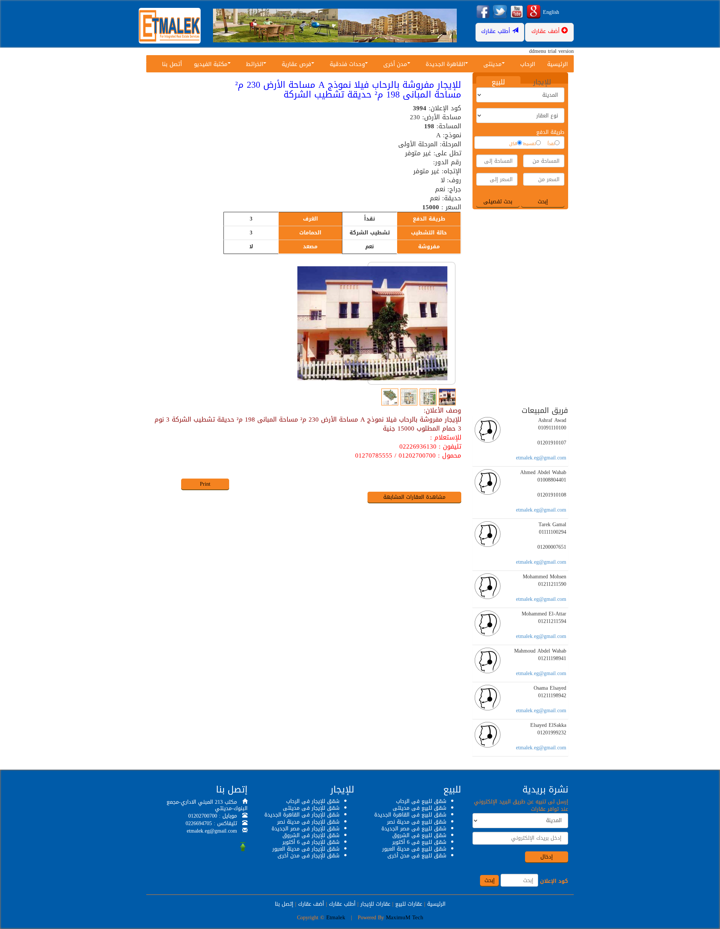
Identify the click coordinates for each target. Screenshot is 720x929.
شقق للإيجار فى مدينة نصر (308, 822)
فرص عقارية (296, 64)
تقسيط (529, 144)
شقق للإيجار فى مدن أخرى (308, 856)
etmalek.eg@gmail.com (541, 458)
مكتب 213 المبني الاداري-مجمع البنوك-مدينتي (207, 805)
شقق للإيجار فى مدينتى (311, 808)
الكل (513, 144)
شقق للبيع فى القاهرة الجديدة (410, 815)
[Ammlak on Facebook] (483, 12)
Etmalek (335, 917)
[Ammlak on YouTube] (516, 12)
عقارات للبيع (408, 904)
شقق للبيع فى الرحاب (421, 801)
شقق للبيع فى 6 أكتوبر (419, 842)
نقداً (551, 144)
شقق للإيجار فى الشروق (310, 835)
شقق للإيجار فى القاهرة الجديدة (301, 815)
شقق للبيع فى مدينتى (419, 808)
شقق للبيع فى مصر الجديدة (413, 829)
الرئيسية (557, 64)
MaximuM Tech (404, 917)
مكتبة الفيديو (211, 64)
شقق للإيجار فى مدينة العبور (305, 849)
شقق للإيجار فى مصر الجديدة (305, 829)
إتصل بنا (284, 904)
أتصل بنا (172, 64)
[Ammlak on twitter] (499, 12)
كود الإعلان (554, 881)
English (551, 12)
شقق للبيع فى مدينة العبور (414, 849)
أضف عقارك (311, 904)
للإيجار (542, 81)
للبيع (498, 81)
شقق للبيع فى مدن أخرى (416, 856)
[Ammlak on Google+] (533, 12)
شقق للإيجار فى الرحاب (312, 801)
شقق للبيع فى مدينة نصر (416, 822)
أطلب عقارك (342, 904)
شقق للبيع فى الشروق (419, 835)
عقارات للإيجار (375, 904)
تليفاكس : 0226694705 (211, 823)
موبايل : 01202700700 (212, 816)
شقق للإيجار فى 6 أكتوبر (310, 842)
